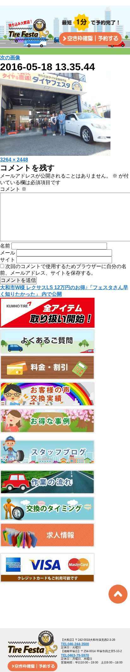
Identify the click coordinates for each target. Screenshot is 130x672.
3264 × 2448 (14, 159)
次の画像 (10, 57)
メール (7, 252)
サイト (7, 259)
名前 (5, 245)
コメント (13, 189)
